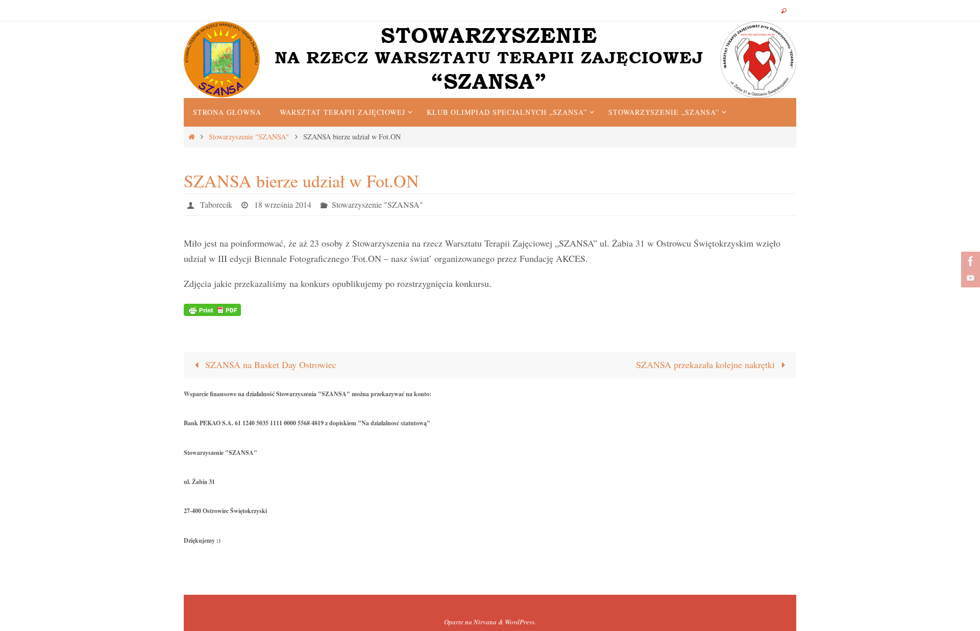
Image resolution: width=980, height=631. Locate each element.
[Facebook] (969, 261)
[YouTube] (969, 277)
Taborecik (216, 204)
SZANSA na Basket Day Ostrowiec (269, 364)
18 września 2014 (282, 204)
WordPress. (520, 621)
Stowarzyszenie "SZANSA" (249, 136)
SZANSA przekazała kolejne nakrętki (706, 364)
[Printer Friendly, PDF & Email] (212, 308)
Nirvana (485, 621)
